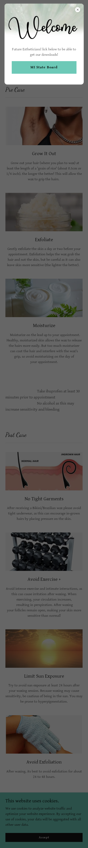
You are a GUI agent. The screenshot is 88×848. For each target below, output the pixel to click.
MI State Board (43, 67)
